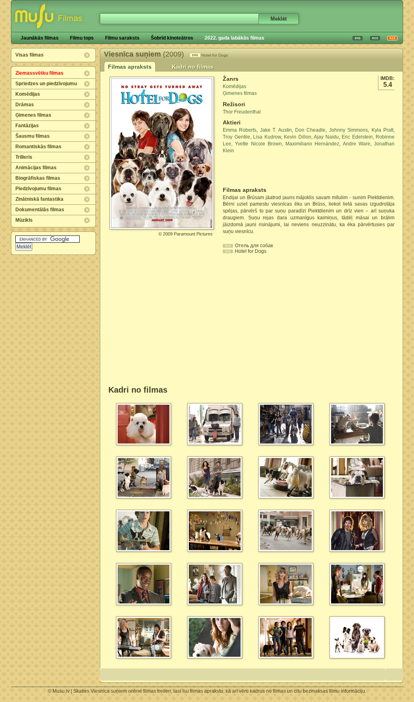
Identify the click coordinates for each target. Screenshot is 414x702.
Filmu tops (82, 38)
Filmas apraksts (130, 66)
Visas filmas (29, 55)
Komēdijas (27, 94)
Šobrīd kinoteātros (172, 38)
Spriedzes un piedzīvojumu (46, 83)
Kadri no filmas (192, 66)
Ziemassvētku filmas (39, 73)
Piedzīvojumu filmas (38, 188)
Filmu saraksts (122, 38)
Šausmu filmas (32, 136)
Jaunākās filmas (40, 38)
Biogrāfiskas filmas (37, 178)
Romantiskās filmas (38, 146)
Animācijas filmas (36, 167)
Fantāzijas (27, 125)
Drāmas (24, 104)
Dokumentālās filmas (39, 209)
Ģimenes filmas (33, 115)
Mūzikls (24, 220)
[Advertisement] (270, 170)
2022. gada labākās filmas (234, 38)
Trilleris (23, 157)
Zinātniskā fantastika (39, 199)
